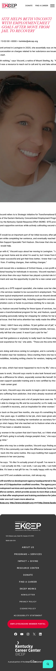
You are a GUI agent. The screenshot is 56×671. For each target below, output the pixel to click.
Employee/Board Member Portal (28, 624)
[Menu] (52, 5)
